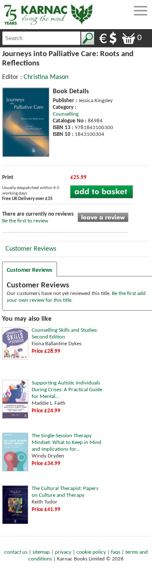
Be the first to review (25, 221)
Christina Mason (46, 77)
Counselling (66, 114)
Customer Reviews (30, 249)
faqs (115, 552)
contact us (15, 552)
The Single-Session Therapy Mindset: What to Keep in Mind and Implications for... (66, 442)
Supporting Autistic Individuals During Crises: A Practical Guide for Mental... (67, 389)
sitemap (41, 552)
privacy (63, 552)
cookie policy (91, 552)
